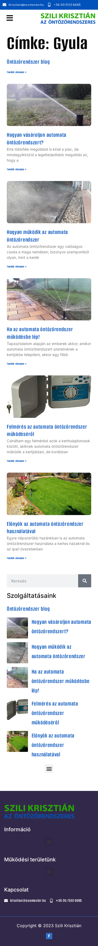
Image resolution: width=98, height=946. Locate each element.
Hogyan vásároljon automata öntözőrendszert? (36, 138)
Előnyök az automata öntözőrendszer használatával (45, 527)
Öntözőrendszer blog (28, 61)
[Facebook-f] (49, 936)
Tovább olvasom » (17, 72)
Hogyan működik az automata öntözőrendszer (37, 235)
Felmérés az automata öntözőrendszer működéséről (47, 430)
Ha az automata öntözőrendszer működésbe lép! (40, 333)
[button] (10, 18)
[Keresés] (84, 580)
